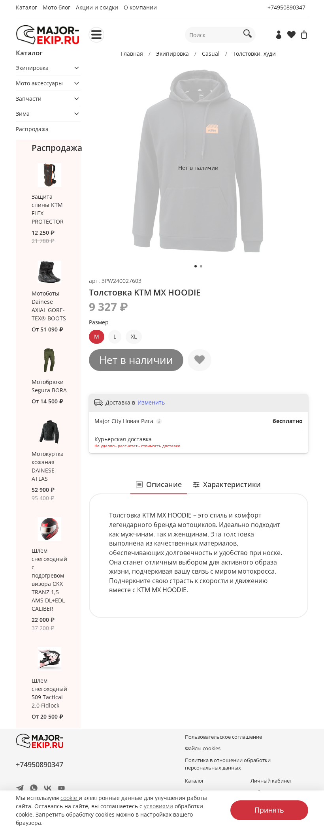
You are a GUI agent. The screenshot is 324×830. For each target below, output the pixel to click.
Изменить (151, 402)
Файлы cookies (202, 748)
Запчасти (28, 98)
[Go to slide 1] (195, 266)
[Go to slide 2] (201, 266)
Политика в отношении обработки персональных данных (228, 764)
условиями (158, 806)
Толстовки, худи (254, 53)
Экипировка (172, 53)
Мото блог (56, 7)
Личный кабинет (271, 780)
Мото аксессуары (39, 83)
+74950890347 (286, 7)
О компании (140, 7)
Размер (99, 322)
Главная (132, 53)
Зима (23, 113)
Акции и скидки (97, 7)
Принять (269, 810)
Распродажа (32, 129)
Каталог (26, 7)
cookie (69, 798)
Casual (211, 53)
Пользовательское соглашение (223, 737)
